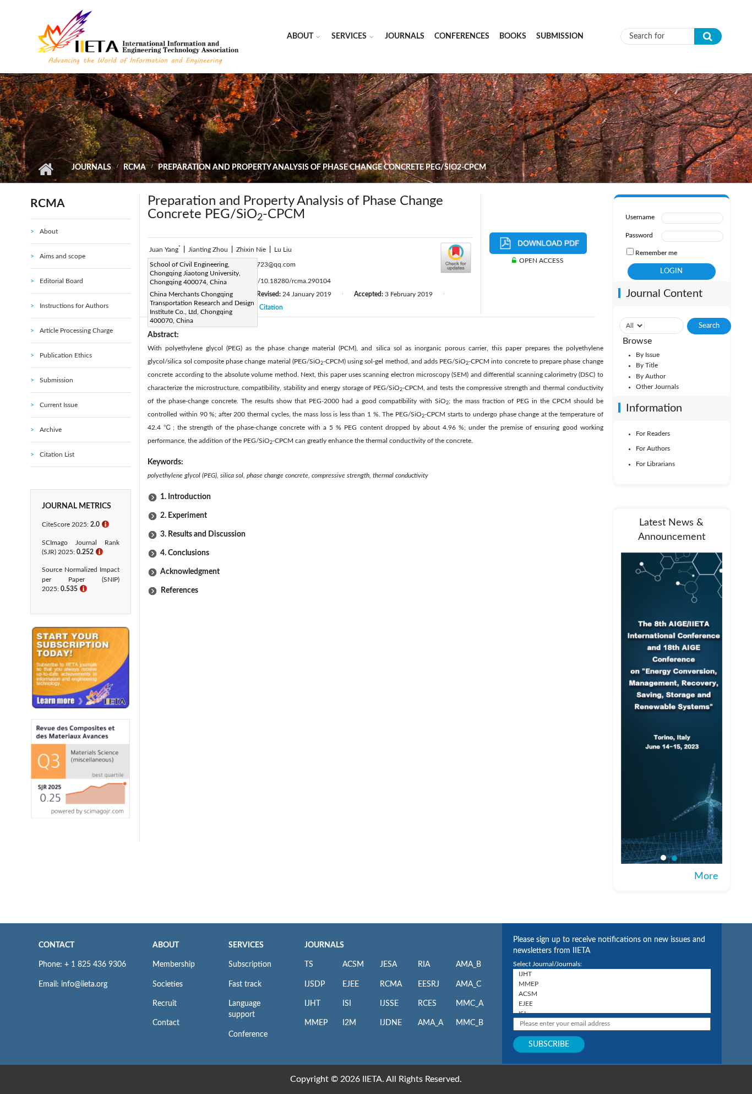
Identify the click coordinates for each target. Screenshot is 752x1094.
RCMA (134, 167)
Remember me (656, 253)
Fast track (244, 984)
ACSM (353, 964)
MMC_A (469, 1004)
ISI (346, 1004)
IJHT (312, 1004)
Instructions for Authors (74, 305)
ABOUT (165, 945)
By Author (651, 376)
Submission (560, 36)
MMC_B (469, 1023)
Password (639, 235)
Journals (404, 36)
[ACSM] (612, 994)
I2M (349, 1023)
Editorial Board (61, 281)
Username (640, 217)
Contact (165, 1023)
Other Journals (657, 386)
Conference (248, 1034)
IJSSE (389, 1004)
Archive (51, 429)
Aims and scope (62, 256)
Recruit (164, 1004)
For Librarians (655, 464)
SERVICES (246, 945)
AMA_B (468, 964)
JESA (388, 964)
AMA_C (468, 984)
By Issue (648, 354)
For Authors (653, 448)
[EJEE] (612, 1004)
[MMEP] (612, 984)
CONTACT (56, 945)
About (300, 36)
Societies (167, 984)
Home (45, 169)
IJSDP (314, 984)
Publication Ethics (66, 355)
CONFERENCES (461, 36)
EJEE (350, 984)
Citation (271, 307)
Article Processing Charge (76, 330)
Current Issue (59, 405)
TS (308, 964)
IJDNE (391, 1023)
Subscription (249, 964)
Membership (173, 964)
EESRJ (428, 984)
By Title (647, 365)
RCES (427, 1004)
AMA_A (430, 1023)
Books (512, 36)
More (706, 876)
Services (349, 36)
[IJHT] (612, 974)
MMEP (316, 1023)
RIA (424, 964)
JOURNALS (324, 945)
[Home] (138, 36)
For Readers (653, 433)
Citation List (57, 454)
